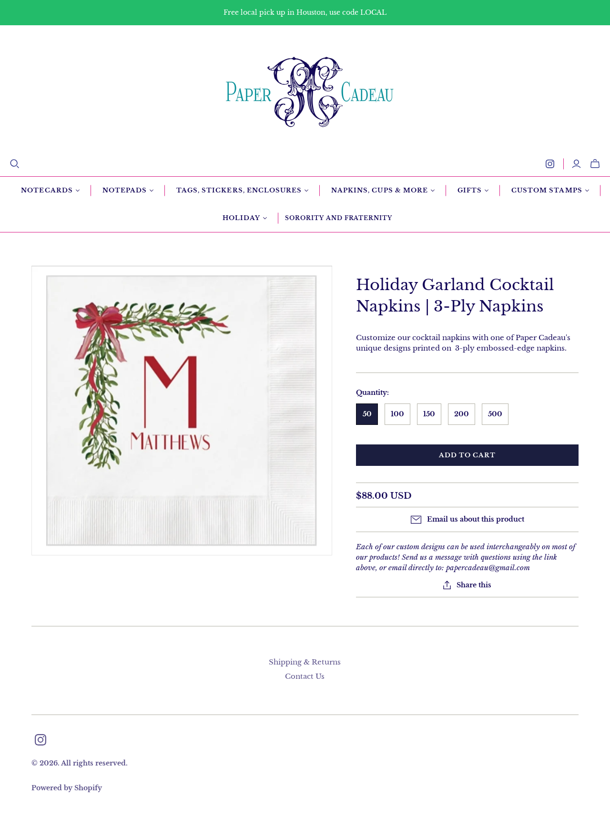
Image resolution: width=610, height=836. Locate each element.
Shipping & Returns (305, 661)
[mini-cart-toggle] (595, 164)
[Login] (576, 164)
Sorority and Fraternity (338, 218)
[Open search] (15, 164)
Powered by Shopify (66, 788)
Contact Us (305, 676)
